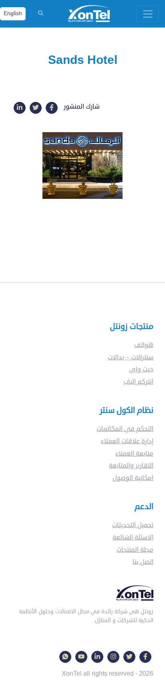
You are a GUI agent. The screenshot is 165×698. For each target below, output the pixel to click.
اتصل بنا (143, 561)
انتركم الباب (138, 381)
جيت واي (141, 369)
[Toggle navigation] (148, 14)
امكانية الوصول (133, 478)
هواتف (143, 345)
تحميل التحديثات (132, 525)
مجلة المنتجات (135, 549)
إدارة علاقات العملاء (127, 441)
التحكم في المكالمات (125, 428)
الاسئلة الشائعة (133, 537)
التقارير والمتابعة (131, 465)
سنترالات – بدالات (130, 357)
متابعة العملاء (134, 453)
